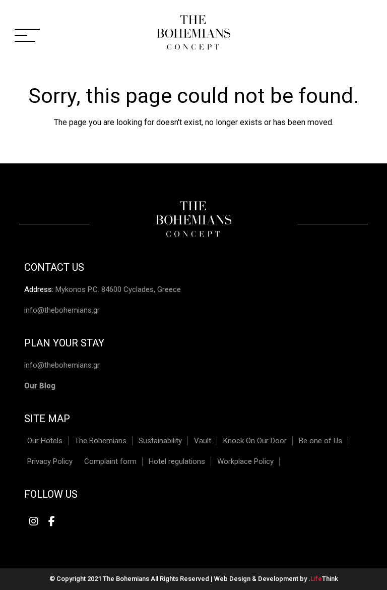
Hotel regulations (177, 461)
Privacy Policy (50, 461)
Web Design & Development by (276, 578)
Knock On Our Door (255, 440)
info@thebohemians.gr (62, 310)
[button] (27, 35)
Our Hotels (44, 440)
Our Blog (39, 385)
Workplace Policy (245, 461)
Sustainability (160, 440)
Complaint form (110, 461)
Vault (202, 440)
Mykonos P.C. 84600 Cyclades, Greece (118, 289)
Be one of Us (320, 440)
